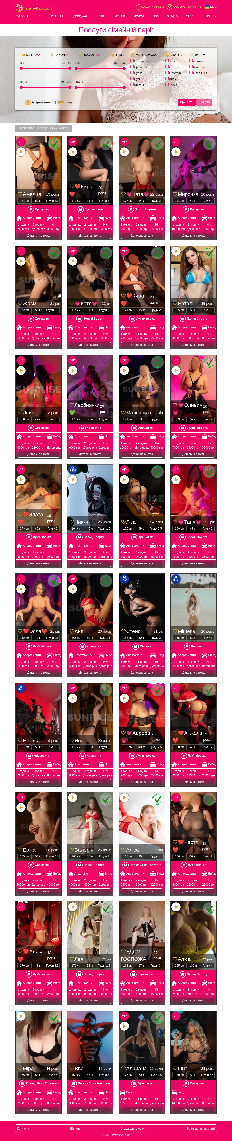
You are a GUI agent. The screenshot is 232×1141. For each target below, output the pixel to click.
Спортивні (176, 73)
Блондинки (141, 61)
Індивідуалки (80, 16)
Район (59, 54)
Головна (21, 16)
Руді (137, 79)
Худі (172, 61)
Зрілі (156, 16)
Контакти (23, 1128)
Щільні (173, 79)
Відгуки (75, 1128)
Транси (211, 16)
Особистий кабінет (188, 6)
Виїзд (68, 102)
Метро (31, 54)
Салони (192, 16)
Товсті (173, 85)
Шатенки (140, 85)
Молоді (139, 16)
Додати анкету (153, 6)
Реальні (57, 16)
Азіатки (198, 61)
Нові (39, 16)
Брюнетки (140, 67)
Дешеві (120, 16)
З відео (172, 16)
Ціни (118, 54)
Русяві (138, 73)
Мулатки (198, 67)
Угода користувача (133, 1128)
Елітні (102, 16)
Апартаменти (41, 102)
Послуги (89, 54)
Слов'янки (200, 73)
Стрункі (174, 67)
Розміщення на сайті (201, 1128)
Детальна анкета (38, 235)
